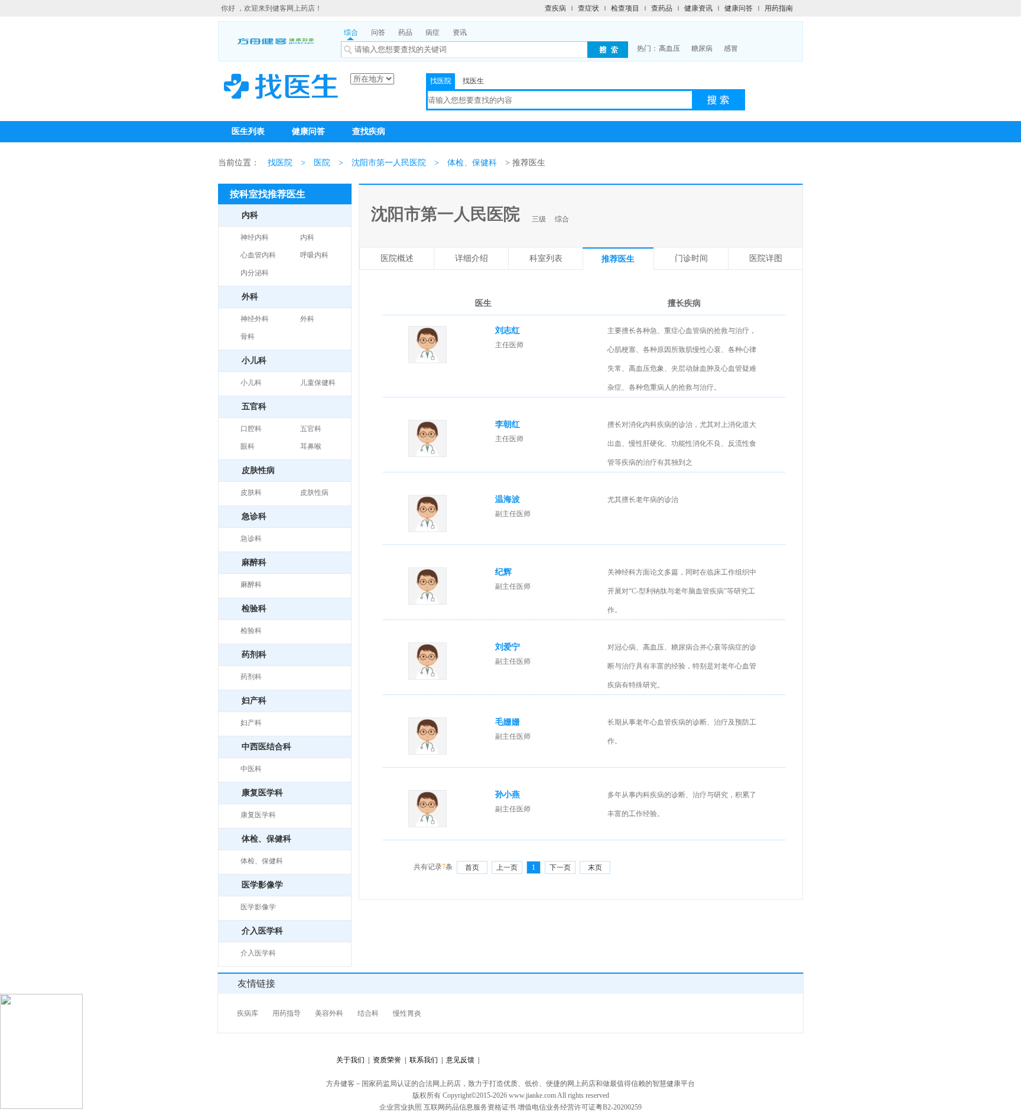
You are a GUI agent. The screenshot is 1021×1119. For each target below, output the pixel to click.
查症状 (588, 8)
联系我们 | (424, 1060)
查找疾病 (368, 131)
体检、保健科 (472, 162)
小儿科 (251, 383)
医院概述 (397, 258)
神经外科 (254, 319)
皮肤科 (251, 492)
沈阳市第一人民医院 (389, 162)
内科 (307, 237)
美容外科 (329, 1013)
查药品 (661, 8)
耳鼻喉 (310, 446)
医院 (322, 162)
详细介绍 (471, 258)
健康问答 (738, 8)
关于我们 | (352, 1060)
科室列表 (545, 258)
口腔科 (251, 429)
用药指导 (286, 1013)
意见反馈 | (461, 1060)
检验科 (251, 631)
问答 (378, 32)
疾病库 (247, 1013)
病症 (432, 32)
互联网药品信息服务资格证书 (470, 1107)
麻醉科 (251, 584)
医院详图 (765, 258)
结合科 (368, 1013)
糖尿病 (702, 48)
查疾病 (555, 8)
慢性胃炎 (407, 1013)
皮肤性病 (314, 492)
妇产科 (251, 723)
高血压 (669, 48)
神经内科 (254, 237)
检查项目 (625, 8)
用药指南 (779, 8)
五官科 (310, 429)
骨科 (247, 336)
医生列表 (248, 131)
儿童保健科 (318, 383)
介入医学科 (258, 953)
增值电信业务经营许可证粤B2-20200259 (580, 1107)
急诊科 (251, 538)
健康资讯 (698, 8)
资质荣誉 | (387, 1060)
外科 (307, 319)
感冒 (731, 48)
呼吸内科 (314, 255)
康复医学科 (258, 815)
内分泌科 (254, 273)
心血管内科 (258, 255)
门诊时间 (691, 258)
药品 (405, 32)
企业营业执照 (400, 1107)
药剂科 (251, 677)
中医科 (251, 769)
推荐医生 (618, 259)
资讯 (460, 32)
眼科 (247, 446)
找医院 (440, 81)
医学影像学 (258, 907)
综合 (351, 32)
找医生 (473, 81)
